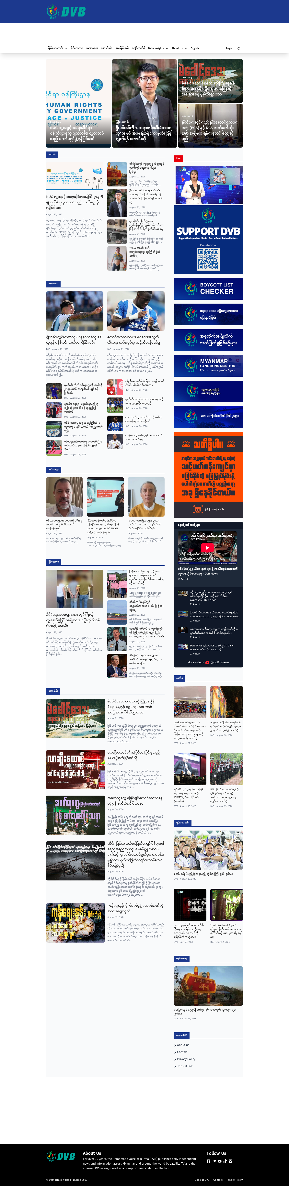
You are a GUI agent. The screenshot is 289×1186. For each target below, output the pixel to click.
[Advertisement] (144, 34)
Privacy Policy (234, 1180)
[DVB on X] (231, 1161)
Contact (218, 1180)
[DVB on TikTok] (225, 1161)
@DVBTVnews (220, 662)
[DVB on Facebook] (209, 1161)
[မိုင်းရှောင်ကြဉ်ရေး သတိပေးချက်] (208, 475)
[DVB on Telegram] (214, 1161)
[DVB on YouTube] (220, 1161)
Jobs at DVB (202, 1180)
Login (229, 48)
